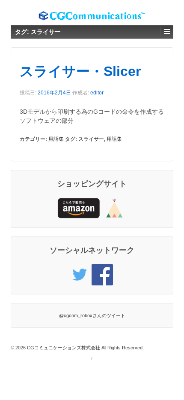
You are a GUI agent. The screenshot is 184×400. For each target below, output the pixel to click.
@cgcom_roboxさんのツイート (92, 315)
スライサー (91, 139)
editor (97, 93)
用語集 (56, 139)
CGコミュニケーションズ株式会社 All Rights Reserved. (85, 347)
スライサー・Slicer (80, 71)
